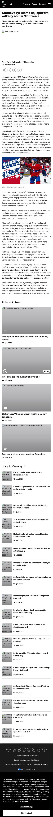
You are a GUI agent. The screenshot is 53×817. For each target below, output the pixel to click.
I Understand (26, 813)
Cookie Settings (23, 792)
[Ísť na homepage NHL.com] (4, 4)
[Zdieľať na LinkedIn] (14, 70)
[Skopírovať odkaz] (19, 70)
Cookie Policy (29, 789)
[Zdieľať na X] (9, 70)
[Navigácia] (49, 4)
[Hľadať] (11, 4)
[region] (26, 794)
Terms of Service (21, 801)
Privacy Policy (14, 789)
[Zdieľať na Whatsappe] (4, 70)
